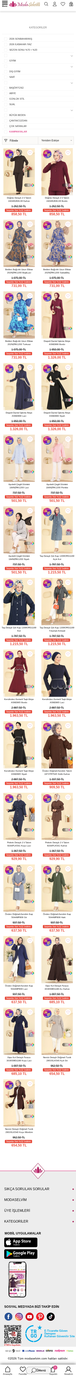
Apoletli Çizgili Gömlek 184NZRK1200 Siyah (19, 557)
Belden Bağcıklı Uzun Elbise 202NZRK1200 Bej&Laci (19, 271)
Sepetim (53, 1370)
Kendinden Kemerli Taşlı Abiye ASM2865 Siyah (19, 772)
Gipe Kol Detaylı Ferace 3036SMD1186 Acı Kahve (57, 987)
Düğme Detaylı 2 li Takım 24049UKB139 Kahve (19, 199)
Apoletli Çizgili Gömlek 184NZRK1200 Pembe (57, 486)
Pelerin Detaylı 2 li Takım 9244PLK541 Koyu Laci (19, 844)
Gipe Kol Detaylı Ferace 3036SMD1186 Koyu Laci (19, 1059)
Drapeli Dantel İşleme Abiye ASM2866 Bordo (57, 342)
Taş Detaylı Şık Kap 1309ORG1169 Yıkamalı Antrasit (57, 629)
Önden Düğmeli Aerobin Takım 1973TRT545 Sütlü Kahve (57, 772)
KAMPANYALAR (18, 131)
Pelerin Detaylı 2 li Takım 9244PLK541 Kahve (57, 844)
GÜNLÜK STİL (16, 98)
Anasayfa (7, 1374)
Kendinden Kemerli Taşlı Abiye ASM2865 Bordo (19, 701)
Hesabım (68, 1374)
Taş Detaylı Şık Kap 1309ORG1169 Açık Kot (57, 557)
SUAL (12, 104)
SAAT (12, 77)
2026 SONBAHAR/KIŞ (20, 39)
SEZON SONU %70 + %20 (23, 50)
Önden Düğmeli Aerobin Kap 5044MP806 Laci (19, 987)
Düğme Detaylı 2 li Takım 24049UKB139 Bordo (57, 199)
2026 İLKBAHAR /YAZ (20, 44)
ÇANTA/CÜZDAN (18, 120)
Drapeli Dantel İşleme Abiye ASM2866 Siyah (57, 414)
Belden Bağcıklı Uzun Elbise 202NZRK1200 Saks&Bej (57, 271)
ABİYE (12, 93)
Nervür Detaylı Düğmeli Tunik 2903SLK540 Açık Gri (57, 1059)
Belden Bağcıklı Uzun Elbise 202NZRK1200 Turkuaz (19, 342)
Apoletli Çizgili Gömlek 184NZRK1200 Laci (19, 486)
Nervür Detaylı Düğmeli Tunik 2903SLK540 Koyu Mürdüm (19, 1130)
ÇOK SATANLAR (18, 126)
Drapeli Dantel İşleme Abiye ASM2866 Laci (19, 414)
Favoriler (23, 1374)
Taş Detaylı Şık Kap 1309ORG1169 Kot (19, 629)
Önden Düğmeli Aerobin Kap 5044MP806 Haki (57, 915)
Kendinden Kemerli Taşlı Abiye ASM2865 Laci (57, 701)
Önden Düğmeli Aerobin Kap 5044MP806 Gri (19, 915)
